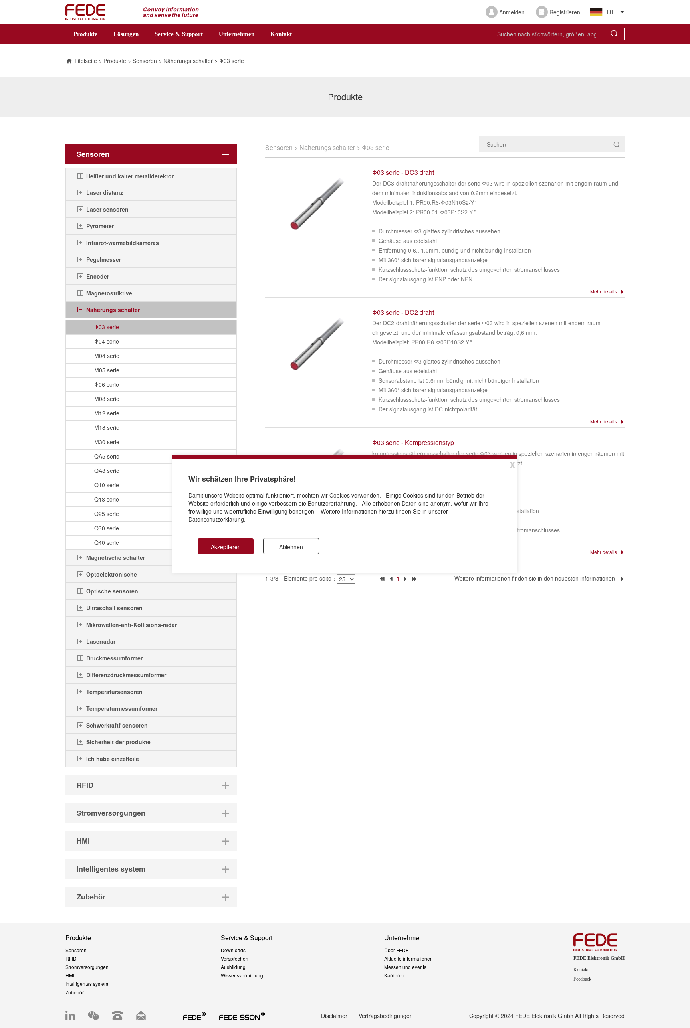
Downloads (233, 950)
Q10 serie (106, 485)
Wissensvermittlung (242, 975)
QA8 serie (106, 470)
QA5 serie (106, 456)
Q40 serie (106, 542)
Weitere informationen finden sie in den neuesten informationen (537, 578)
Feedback (582, 979)
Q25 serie (106, 514)
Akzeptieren (226, 547)
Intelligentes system (86, 983)
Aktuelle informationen (408, 958)
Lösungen (126, 34)
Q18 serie (106, 499)
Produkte (85, 34)
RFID (71, 958)
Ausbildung (233, 966)
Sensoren (145, 61)
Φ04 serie (106, 341)
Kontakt (281, 34)
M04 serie (106, 356)
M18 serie (106, 427)
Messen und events (405, 966)
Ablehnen (291, 547)
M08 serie (106, 399)
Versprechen (234, 958)
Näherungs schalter (188, 61)
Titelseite (85, 61)
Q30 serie (106, 528)
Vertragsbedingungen (386, 1016)
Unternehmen (236, 34)
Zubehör (74, 992)
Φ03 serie (231, 61)
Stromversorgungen (87, 966)
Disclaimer (334, 1016)
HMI (69, 975)
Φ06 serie (106, 384)
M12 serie (106, 413)
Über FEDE (396, 950)
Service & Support (179, 34)
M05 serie (106, 370)
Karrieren (394, 975)
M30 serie (106, 442)
